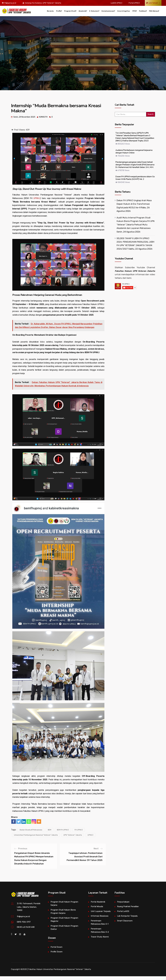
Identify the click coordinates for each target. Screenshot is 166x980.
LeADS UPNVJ (116, 3)
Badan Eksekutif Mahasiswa (31, 830)
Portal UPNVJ (134, 3)
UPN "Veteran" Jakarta (72, 835)
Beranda (50, 11)
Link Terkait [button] (153, 3)
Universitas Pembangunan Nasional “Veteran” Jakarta (36, 835)
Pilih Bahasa (153, 11)
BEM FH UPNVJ (63, 830)
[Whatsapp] (28, 821)
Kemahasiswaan (108, 11)
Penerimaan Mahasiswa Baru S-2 (100, 930)
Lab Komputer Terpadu (127, 916)
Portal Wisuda (97, 906)
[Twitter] (18, 821)
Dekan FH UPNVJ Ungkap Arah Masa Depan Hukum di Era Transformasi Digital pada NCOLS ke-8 (134, 204)
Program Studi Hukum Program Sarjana (64, 903)
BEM (49, 830)
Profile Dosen (57, 951)
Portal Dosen (56, 947)
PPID (134, 11)
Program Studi (70, 11)
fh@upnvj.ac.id (10, 3)
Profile (58, 11)
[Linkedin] (23, 821)
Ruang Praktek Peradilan (128, 906)
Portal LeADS (123, 911)
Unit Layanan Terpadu (101, 911)
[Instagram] (34, 821)
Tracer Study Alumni (100, 937)
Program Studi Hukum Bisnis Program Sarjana (63, 911)
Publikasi (142, 11)
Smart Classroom (125, 921)
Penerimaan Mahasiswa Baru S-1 (99, 922)
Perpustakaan (123, 902)
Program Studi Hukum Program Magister (64, 919)
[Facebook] (13, 821)
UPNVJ (36, 198)
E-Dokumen (94, 11)
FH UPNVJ (79, 830)
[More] (39, 821)
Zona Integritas (123, 11)
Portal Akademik (98, 902)
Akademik (82, 11)
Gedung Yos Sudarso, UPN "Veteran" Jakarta (43, 3)
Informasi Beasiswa (99, 916)
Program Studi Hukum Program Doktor (64, 927)
